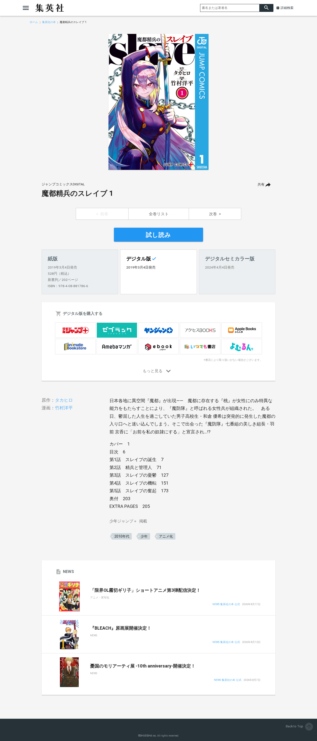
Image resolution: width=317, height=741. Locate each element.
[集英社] (49, 8)
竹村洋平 (64, 407)
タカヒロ (64, 400)
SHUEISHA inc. (148, 735)
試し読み (158, 234)
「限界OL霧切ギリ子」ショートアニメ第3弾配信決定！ (145, 590)
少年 (144, 536)
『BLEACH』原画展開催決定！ (120, 628)
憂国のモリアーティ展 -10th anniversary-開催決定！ (142, 666)
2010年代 (121, 536)
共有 (261, 184)
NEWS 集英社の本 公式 (226, 604)
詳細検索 (287, 8)
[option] (158, 102)
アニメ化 (166, 536)
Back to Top (299, 726)
